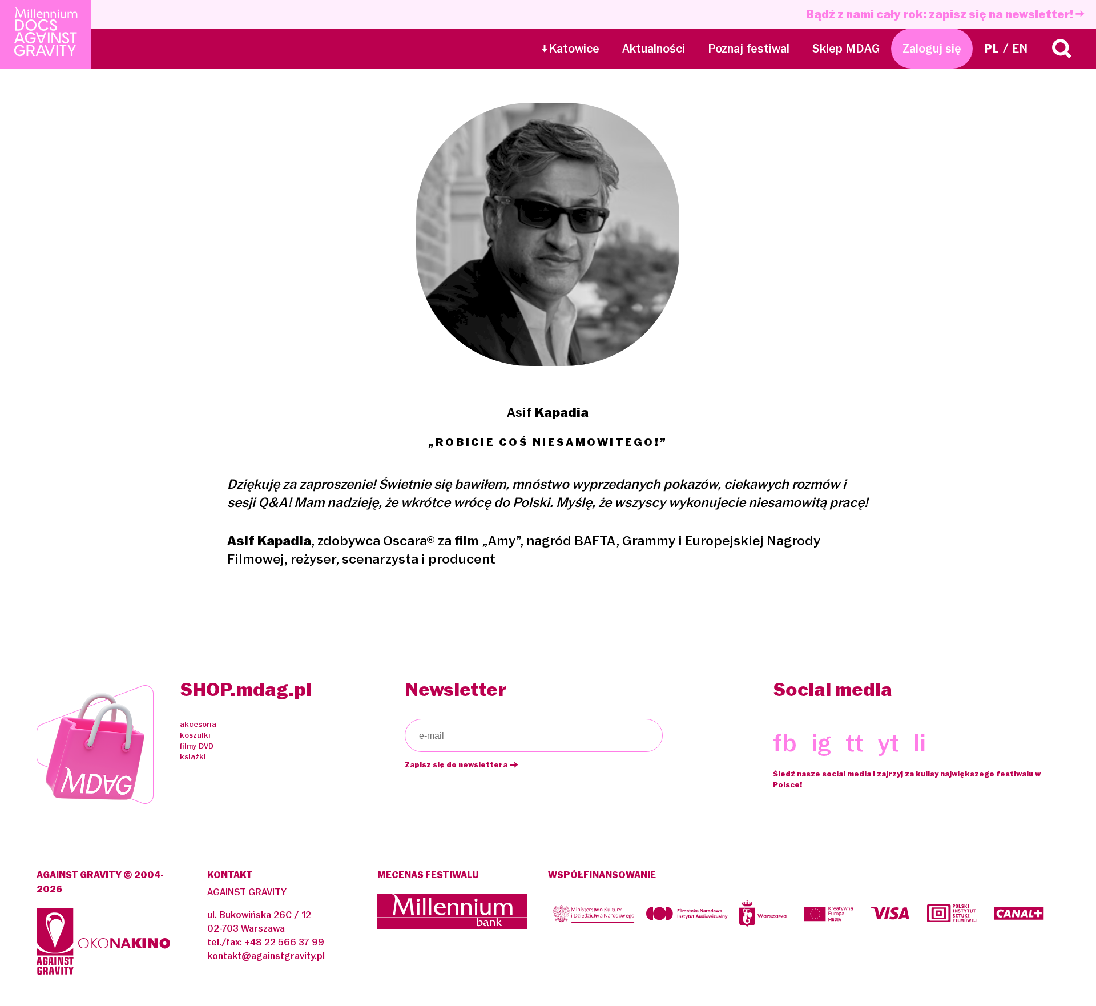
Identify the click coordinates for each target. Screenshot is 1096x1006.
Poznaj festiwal (748, 48)
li (919, 743)
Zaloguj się (931, 48)
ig (821, 743)
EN (1020, 48)
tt (854, 743)
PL (991, 48)
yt (888, 743)
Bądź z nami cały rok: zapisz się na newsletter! (940, 14)
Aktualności (653, 48)
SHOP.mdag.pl (246, 689)
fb (785, 743)
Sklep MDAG (846, 48)
